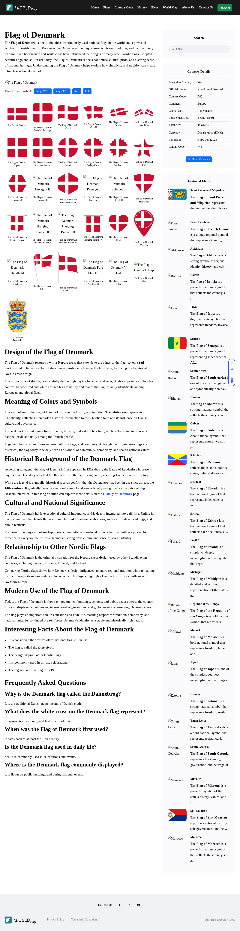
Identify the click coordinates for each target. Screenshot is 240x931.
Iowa (193, 306)
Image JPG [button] (61, 91)
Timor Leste (198, 720)
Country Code (124, 7)
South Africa (198, 370)
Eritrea (195, 513)
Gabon (194, 423)
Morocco (196, 837)
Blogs (154, 7)
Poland (194, 539)
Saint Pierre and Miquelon (207, 190)
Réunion (195, 455)
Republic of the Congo (204, 604)
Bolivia (194, 274)
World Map (170, 7)
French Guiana (200, 222)
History (142, 7)
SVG (76, 91)
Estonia (195, 694)
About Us (188, 7)
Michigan (196, 572)
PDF (87, 91)
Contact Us (206, 7)
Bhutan (195, 397)
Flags (106, 7)
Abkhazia (196, 248)
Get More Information (199, 159)
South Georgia (199, 746)
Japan (194, 662)
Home (95, 7)
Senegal (195, 338)
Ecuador (195, 481)
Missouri (195, 778)
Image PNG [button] (42, 91)
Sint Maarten (198, 810)
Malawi (195, 630)
